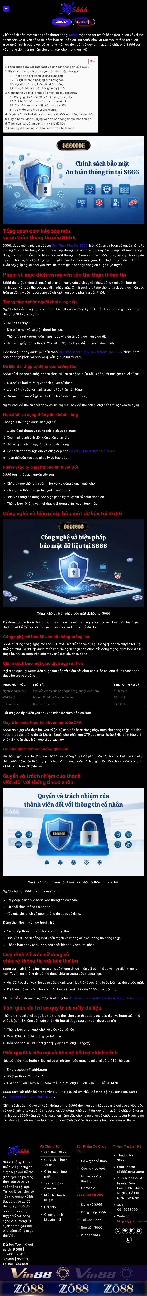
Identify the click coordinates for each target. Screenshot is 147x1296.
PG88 (17, 1249)
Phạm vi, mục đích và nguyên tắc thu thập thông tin (44, 71)
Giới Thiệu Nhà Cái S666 (69, 245)
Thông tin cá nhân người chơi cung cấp (38, 76)
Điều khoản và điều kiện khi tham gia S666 (90, 352)
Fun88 (8, 1254)
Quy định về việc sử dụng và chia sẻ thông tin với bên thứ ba (49, 119)
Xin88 (20, 1254)
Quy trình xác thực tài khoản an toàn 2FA (40, 105)
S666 (73, 35)
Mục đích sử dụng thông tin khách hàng (39, 84)
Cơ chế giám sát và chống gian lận (36, 109)
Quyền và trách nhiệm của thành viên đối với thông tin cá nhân (51, 114)
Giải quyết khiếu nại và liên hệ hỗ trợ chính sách (41, 128)
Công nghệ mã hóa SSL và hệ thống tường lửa (43, 97)
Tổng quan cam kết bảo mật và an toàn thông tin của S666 (48, 67)
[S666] (73, 8)
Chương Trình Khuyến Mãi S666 (92, 451)
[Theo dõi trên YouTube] (139, 1231)
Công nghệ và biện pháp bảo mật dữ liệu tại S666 (42, 93)
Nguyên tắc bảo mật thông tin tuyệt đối (40, 88)
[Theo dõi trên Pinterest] (125, 1231)
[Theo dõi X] (118, 1231)
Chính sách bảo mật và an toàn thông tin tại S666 (106, 998)
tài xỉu (8, 1264)
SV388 (22, 1259)
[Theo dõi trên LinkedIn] (132, 1231)
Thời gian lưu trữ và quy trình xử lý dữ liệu (36, 123)
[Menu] (6, 9)
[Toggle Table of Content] (90, 61)
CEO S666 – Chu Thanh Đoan (32, 1097)
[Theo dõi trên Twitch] (129, 1240)
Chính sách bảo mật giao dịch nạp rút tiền (41, 101)
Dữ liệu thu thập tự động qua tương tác (39, 80)
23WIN (9, 1259)
